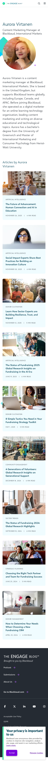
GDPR (6, 722)
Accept (12, 753)
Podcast (7, 667)
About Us (8, 681)
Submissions (9, 674)
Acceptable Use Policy (12, 716)
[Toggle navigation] (45, 3)
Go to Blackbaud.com (14, 692)
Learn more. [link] (11, 745)
